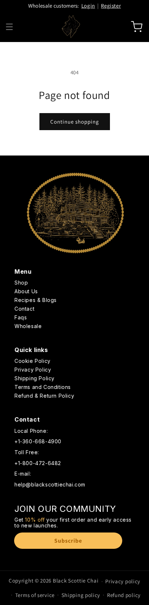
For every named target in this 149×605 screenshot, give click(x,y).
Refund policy (124, 595)
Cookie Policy (32, 361)
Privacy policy (122, 581)
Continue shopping (74, 121)
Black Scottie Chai (76, 580)
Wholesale (28, 326)
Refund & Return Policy (44, 396)
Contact (24, 309)
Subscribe (68, 540)
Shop (21, 283)
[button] (9, 27)
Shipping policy (81, 595)
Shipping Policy (34, 378)
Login (88, 5)
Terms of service (35, 595)
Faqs (20, 317)
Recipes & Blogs (35, 300)
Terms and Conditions (42, 387)
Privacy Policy (32, 370)
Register (111, 5)
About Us (26, 291)
